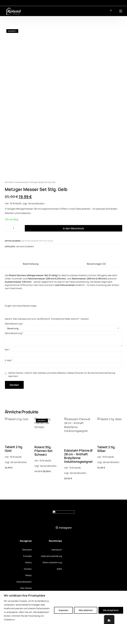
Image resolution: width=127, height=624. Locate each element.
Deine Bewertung (14, 323)
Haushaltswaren (22, 182)
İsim (7, 349)
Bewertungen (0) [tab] (96, 263)
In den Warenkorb (73, 228)
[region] (63, 607)
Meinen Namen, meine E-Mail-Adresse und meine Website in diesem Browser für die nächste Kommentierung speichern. (61, 374)
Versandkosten (36, 203)
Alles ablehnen (86, 610)
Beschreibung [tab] (30, 263)
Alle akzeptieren (111, 610)
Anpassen (63, 610)
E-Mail (8, 360)
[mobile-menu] (118, 11)
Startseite (9, 182)
